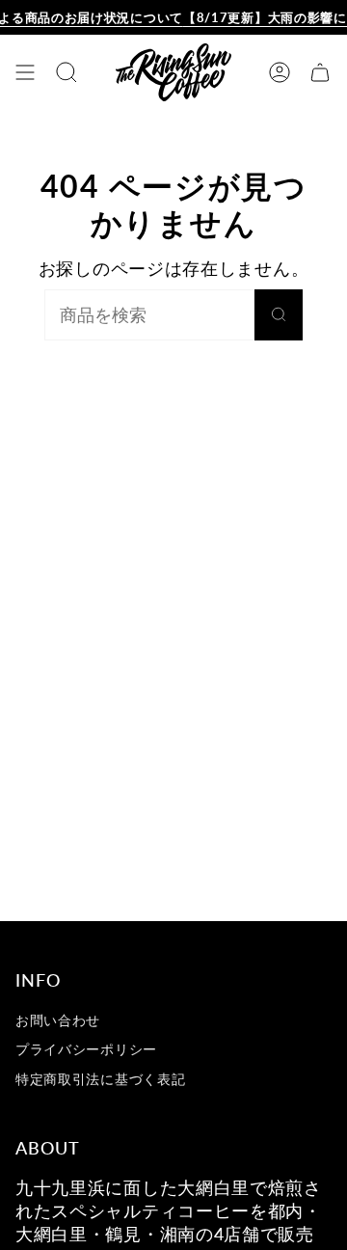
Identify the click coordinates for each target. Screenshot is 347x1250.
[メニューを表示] (25, 72)
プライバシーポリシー (86, 1049)
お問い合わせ (57, 1020)
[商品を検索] (278, 314)
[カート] (320, 72)
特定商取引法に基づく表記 (100, 1079)
